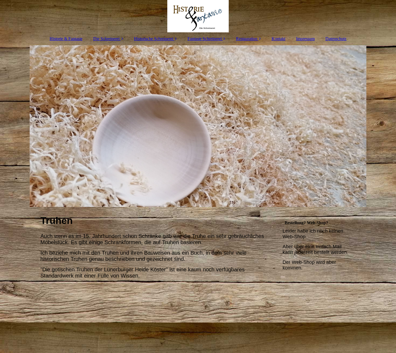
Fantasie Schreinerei (204, 38)
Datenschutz (335, 38)
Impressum (305, 38)
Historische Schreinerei (153, 38)
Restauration (246, 38)
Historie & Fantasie (66, 38)
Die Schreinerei (106, 38)
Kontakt (278, 38)
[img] (198, 16)
